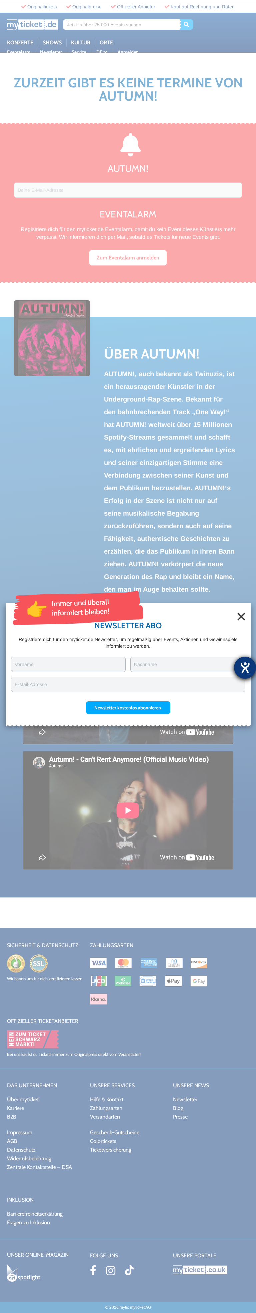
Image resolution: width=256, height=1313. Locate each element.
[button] (128, 707)
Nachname (145, 664)
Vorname (24, 664)
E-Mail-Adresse (31, 684)
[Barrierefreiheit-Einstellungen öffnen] (245, 668)
